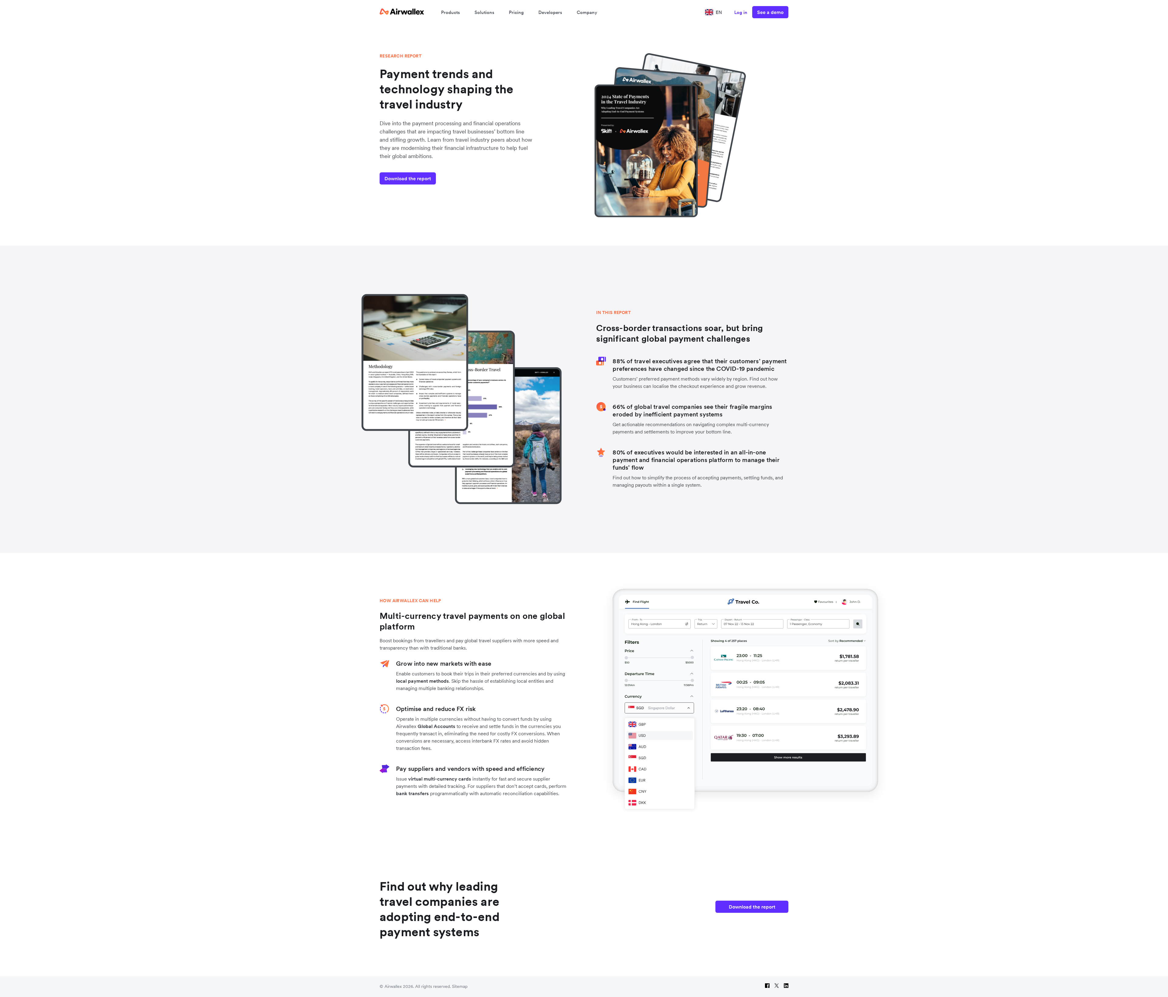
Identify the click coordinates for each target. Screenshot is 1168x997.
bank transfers (412, 793)
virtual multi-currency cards (439, 779)
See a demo (770, 12)
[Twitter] (776, 986)
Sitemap (460, 986)
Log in (740, 12)
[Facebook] (767, 986)
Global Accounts (436, 726)
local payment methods (422, 681)
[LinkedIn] (786, 986)
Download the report (407, 178)
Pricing (516, 12)
